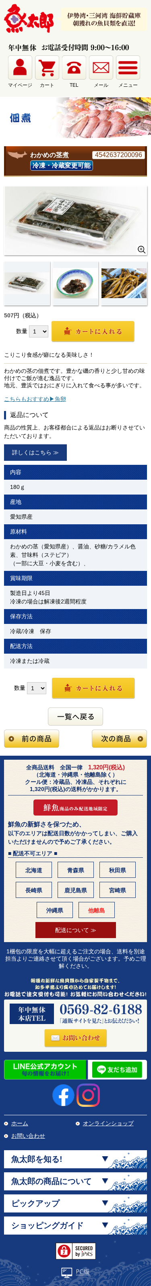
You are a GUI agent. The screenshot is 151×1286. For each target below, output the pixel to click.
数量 (21, 330)
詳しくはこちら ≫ (35, 452)
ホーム (19, 1123)
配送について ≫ (75, 930)
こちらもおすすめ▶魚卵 (35, 399)
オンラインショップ (108, 1123)
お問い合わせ (28, 1136)
